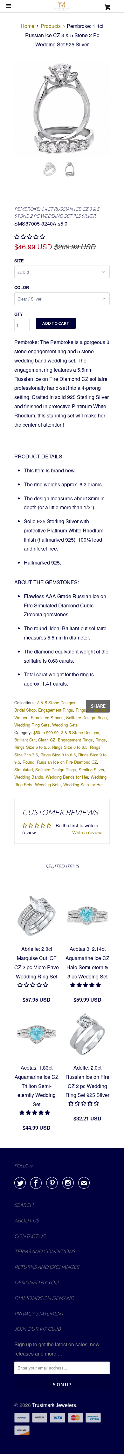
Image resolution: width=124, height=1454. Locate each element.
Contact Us (29, 1236)
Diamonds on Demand (44, 1298)
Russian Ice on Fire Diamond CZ (67, 762)
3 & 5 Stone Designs (56, 703)
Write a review (87, 832)
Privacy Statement (39, 1313)
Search (23, 1205)
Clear (42, 740)
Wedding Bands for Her (67, 777)
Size (19, 261)
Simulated (23, 770)
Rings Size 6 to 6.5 (69, 747)
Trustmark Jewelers (54, 1405)
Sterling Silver (91, 770)
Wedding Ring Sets (32, 725)
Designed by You (36, 1282)
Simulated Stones (47, 717)
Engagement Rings (55, 710)
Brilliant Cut (25, 740)
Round (28, 762)
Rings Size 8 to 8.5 (58, 755)
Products (51, 26)
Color (21, 287)
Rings (81, 710)
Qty (18, 314)
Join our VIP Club (37, 1329)
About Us (26, 1220)
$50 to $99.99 (46, 732)
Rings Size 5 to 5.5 (32, 747)
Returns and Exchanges (46, 1267)
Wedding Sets (65, 725)
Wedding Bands (28, 777)
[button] (33, 984)
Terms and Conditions (44, 1251)
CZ (52, 740)
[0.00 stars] (30, 236)
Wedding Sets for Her (83, 784)
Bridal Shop (25, 710)
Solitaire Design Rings (86, 717)
